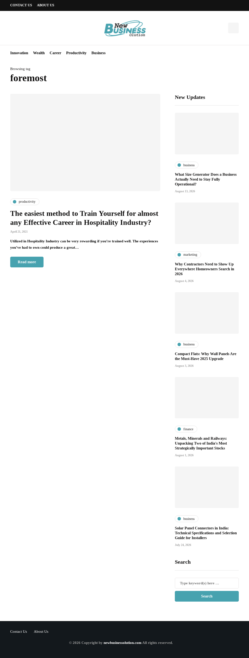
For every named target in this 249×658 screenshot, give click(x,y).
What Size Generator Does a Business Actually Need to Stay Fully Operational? (206, 179)
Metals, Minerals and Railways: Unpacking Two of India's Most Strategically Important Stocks (201, 443)
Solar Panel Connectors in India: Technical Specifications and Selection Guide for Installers (206, 533)
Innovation (19, 53)
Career (55, 53)
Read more (27, 262)
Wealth (39, 53)
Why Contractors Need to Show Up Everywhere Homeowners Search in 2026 (204, 269)
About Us (45, 5)
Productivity (76, 53)
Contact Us (21, 5)
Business (98, 53)
